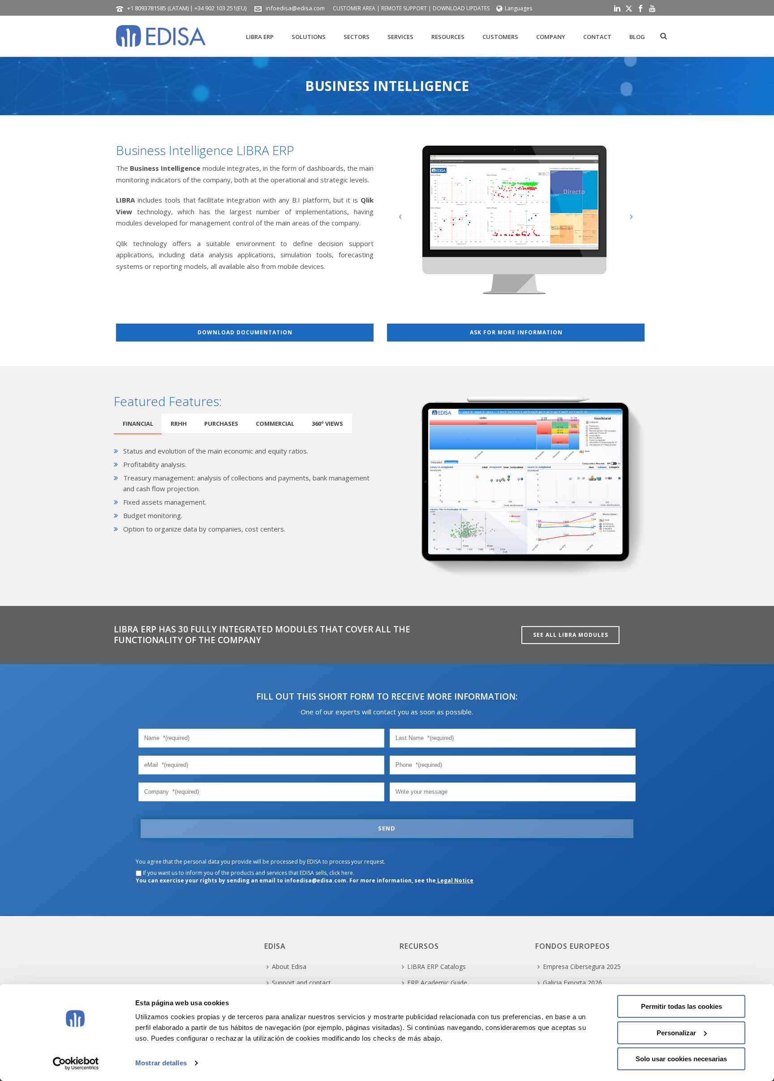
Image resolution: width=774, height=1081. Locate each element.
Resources (447, 37)
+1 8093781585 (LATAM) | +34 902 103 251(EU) (186, 8)
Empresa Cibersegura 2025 (582, 966)
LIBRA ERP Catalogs (436, 966)
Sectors (357, 37)
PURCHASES (221, 423)
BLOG (637, 37)
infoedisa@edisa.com (295, 8)
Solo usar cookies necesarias (681, 1059)
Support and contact (301, 982)
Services (400, 37)
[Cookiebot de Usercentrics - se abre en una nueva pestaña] (76, 1063)
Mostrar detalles (161, 1063)
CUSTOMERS (500, 37)
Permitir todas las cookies (681, 1006)
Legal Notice (454, 880)
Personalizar (676, 1033)
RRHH (179, 423)
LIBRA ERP (260, 37)
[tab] (138, 424)
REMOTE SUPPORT (404, 8)
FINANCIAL (138, 423)
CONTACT (597, 37)
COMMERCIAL (275, 423)
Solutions (309, 37)
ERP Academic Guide (437, 982)
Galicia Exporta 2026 (572, 982)
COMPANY (550, 37)
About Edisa (289, 966)
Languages (518, 8)
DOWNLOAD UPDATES (461, 8)
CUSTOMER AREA (354, 8)
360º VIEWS (327, 423)
